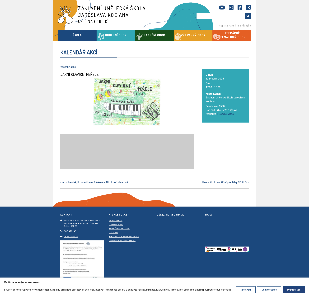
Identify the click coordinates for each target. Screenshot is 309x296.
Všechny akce (68, 66)
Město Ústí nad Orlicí (119, 228)
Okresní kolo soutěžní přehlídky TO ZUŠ (225, 182)
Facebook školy (116, 224)
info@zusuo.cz (71, 236)
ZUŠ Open (113, 232)
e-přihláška (244, 25)
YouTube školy (115, 220)
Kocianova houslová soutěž (122, 240)
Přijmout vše (293, 289)
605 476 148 (70, 231)
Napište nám (226, 25)
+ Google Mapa (225, 113)
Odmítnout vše (269, 289)
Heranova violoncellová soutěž (124, 236)
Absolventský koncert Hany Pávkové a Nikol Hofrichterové (94, 182)
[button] (77, 35)
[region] (154, 287)
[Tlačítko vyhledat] (248, 16)
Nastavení (245, 289)
